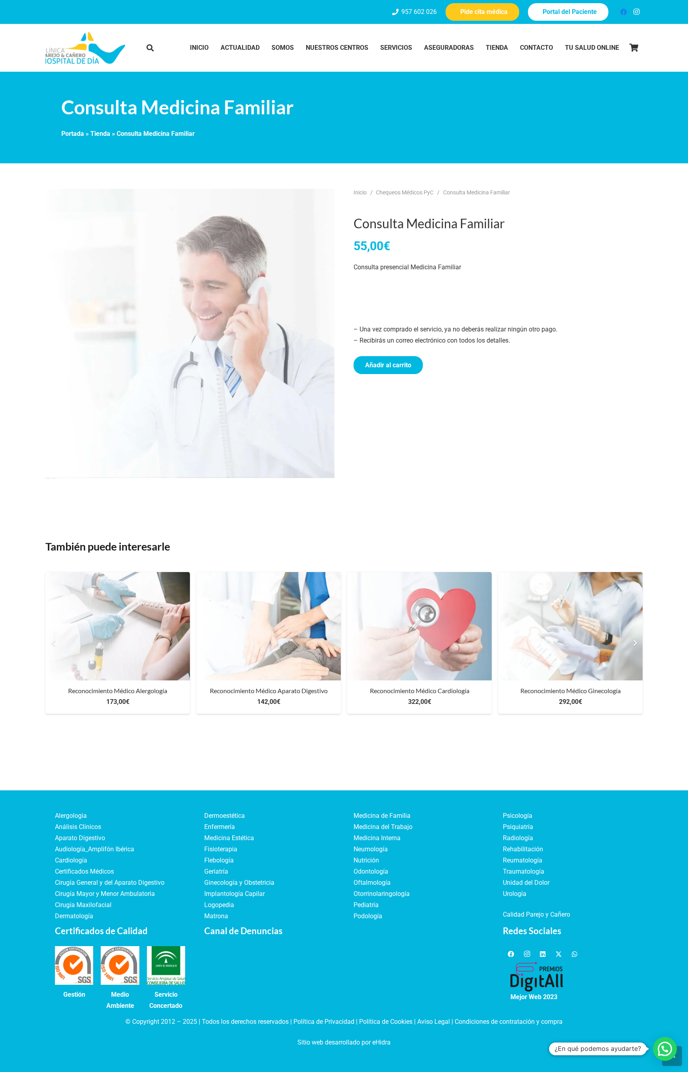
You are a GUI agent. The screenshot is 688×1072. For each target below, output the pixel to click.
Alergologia (71, 815)
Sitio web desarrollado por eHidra (344, 1042)
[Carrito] (634, 48)
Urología (514, 894)
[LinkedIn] (543, 954)
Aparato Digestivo (80, 838)
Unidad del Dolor (526, 882)
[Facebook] (623, 12)
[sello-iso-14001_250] (120, 965)
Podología (368, 916)
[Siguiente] (635, 643)
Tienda (100, 133)
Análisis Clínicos (78, 827)
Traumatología (523, 871)
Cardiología (71, 860)
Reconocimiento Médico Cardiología (419, 690)
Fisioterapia (220, 849)
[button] (150, 48)
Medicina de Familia (382, 815)
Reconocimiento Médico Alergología (117, 690)
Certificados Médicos (84, 871)
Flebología (219, 860)
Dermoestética (224, 815)
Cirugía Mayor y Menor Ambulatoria (105, 894)
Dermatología (74, 916)
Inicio (360, 192)
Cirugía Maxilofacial (83, 905)
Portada (72, 133)
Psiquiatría (518, 827)
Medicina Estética (229, 838)
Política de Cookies (385, 1021)
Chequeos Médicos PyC (405, 192)
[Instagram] (636, 12)
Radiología (518, 838)
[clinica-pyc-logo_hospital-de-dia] (85, 48)
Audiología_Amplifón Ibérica (94, 849)
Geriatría (216, 871)
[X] (559, 954)
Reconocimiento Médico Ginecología (570, 690)
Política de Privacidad (323, 1021)
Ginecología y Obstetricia (239, 882)
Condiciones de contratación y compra (509, 1021)
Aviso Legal (433, 1021)
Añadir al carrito (388, 365)
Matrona (216, 916)
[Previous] (53, 643)
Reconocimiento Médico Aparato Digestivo (269, 690)
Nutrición (366, 860)
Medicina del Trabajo (383, 827)
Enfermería (219, 827)
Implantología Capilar (234, 894)
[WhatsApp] (574, 954)
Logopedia (219, 905)
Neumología (371, 849)
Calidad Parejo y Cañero (536, 914)
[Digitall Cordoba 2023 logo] (536, 977)
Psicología (517, 815)
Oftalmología (372, 882)
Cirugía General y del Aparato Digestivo (109, 882)
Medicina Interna (377, 838)
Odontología (371, 871)
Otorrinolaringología (382, 894)
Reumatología (522, 860)
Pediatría (366, 905)
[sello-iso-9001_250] (74, 965)
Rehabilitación (523, 849)
